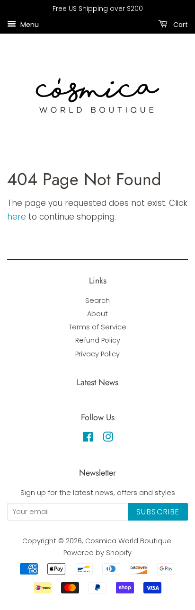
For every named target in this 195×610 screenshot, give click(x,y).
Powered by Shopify (97, 552)
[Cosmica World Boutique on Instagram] (108, 438)
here (16, 216)
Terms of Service (97, 327)
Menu (28, 24)
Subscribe (158, 511)
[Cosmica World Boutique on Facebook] (87, 438)
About (97, 313)
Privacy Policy (97, 354)
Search (97, 300)
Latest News (97, 382)
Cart (179, 24)
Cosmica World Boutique (128, 541)
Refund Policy (97, 340)
